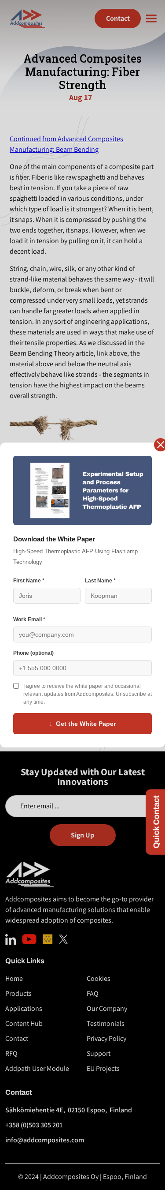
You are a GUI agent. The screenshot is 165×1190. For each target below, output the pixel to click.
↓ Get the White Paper (82, 723)
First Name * (28, 581)
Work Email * (29, 619)
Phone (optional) (33, 653)
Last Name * (100, 581)
